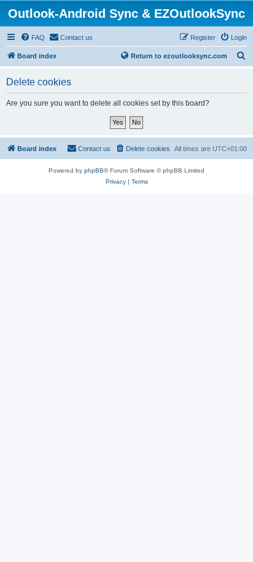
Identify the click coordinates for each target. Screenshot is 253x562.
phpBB (94, 170)
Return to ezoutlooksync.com (179, 56)
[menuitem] (32, 37)
